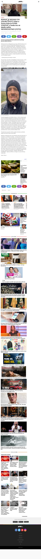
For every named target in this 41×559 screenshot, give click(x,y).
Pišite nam (20, 541)
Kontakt (20, 533)
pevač (9, 190)
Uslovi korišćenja (20, 539)
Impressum (20, 537)
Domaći (2, 17)
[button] (2, 200)
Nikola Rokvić (4, 190)
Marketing (20, 535)
